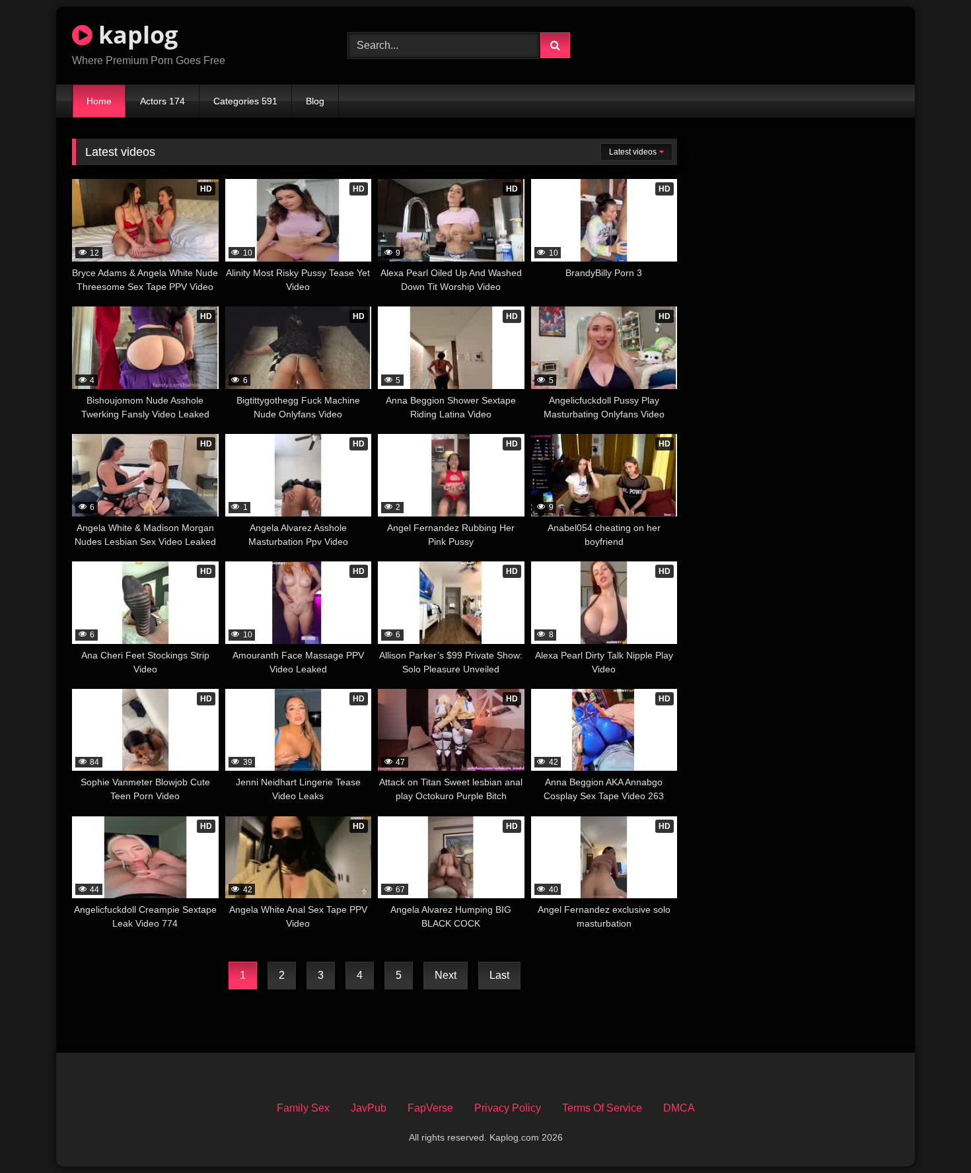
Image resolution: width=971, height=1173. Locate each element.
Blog (315, 101)
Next (445, 975)
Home (99, 101)
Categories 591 (245, 101)
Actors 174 (162, 101)
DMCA (679, 1108)
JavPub (368, 1108)
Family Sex (303, 1108)
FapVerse (430, 1108)
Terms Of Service (602, 1108)
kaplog (135, 34)
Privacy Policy (507, 1108)
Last (499, 975)
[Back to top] (930, 1134)
